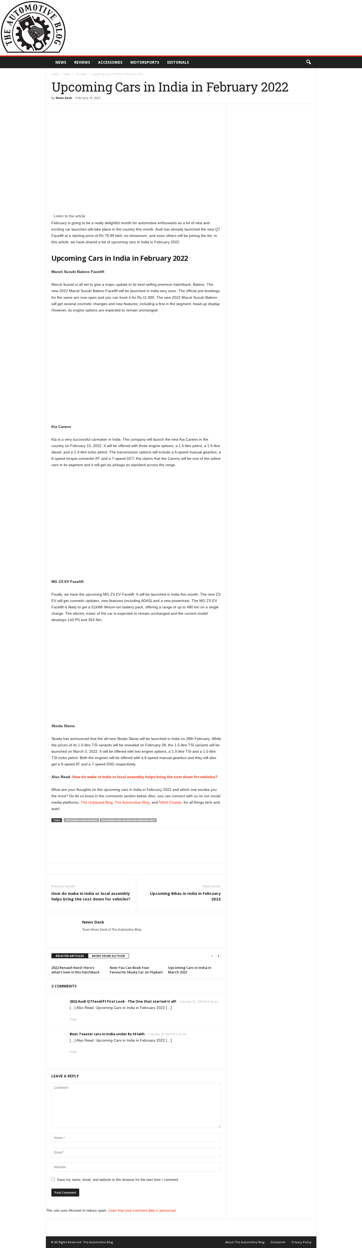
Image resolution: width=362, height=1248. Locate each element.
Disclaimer (278, 1242)
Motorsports (144, 62)
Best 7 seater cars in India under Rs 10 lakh (107, 1034)
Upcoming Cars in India (81, 820)
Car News (81, 74)
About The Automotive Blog (244, 1242)
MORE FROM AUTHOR (108, 956)
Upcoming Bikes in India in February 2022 (185, 896)
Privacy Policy (301, 1242)
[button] (308, 62)
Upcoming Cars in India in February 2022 (128, 820)
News (60, 62)
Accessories (110, 62)
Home (55, 74)
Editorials (178, 62)
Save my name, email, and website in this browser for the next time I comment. (118, 1180)
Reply (73, 1019)
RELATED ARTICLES (70, 956)
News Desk (64, 98)
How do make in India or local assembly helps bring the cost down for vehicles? (145, 777)
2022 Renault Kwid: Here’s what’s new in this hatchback (75, 969)
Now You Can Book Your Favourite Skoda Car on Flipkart (136, 969)
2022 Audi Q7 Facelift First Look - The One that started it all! (123, 1001)
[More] (232, 845)
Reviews (82, 62)
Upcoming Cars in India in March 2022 (189, 969)
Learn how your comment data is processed (141, 1210)
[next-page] (218, 956)
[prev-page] (212, 956)
